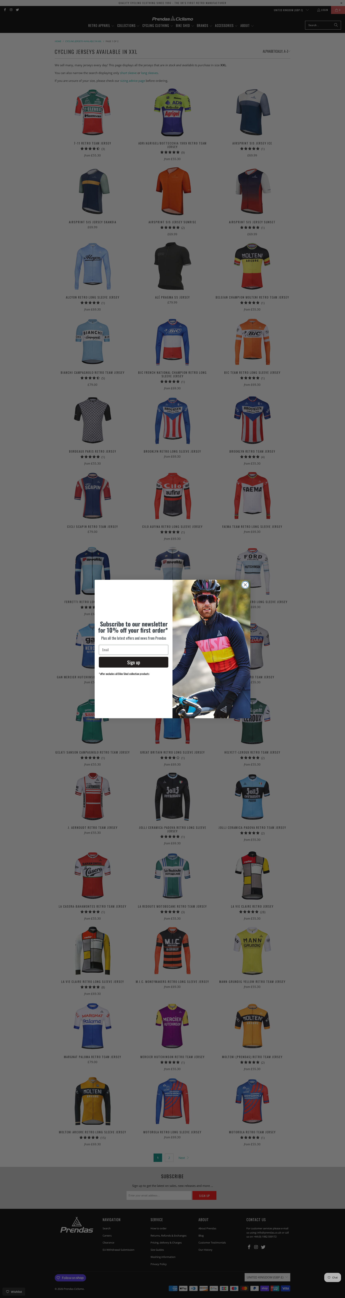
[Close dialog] (245, 584)
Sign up (133, 662)
